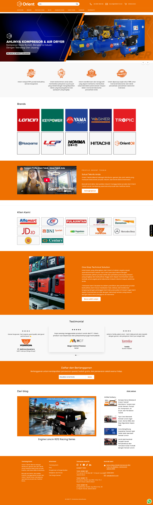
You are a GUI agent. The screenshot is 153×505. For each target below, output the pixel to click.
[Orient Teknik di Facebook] (81, 465)
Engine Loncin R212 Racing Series (56, 439)
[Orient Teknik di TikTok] (87, 465)
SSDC (78, 501)
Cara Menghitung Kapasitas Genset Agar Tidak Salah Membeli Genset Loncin (126, 432)
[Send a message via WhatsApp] (149, 501)
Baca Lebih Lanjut (91, 299)
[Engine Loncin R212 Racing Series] (56, 416)
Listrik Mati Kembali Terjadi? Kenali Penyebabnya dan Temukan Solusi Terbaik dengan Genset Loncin (126, 443)
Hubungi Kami (59, 10)
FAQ (50, 468)
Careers (81, 10)
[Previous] (143, 62)
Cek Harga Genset (55, 475)
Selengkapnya (90, 191)
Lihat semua (131, 391)
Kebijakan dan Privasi (56, 473)
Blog (49, 10)
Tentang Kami (39, 10)
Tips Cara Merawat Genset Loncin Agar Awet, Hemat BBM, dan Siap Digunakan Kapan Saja (126, 421)
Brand (29, 10)
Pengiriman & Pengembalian (58, 470)
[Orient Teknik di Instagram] (77, 465)
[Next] (147, 62)
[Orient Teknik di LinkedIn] (90, 465)
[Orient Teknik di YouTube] (84, 465)
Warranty (91, 10)
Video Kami (71, 10)
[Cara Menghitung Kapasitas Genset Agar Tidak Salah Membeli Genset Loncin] (110, 431)
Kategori (20, 10)
